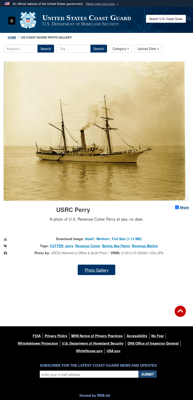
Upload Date (147, 48)
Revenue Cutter (87, 245)
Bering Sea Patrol (116, 245)
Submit (147, 374)
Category (120, 48)
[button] (103, 3)
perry (69, 245)
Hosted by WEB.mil (95, 395)
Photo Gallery (97, 270)
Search (45, 48)
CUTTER (56, 245)
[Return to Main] (180, 314)
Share (184, 207)
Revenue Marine (145, 245)
